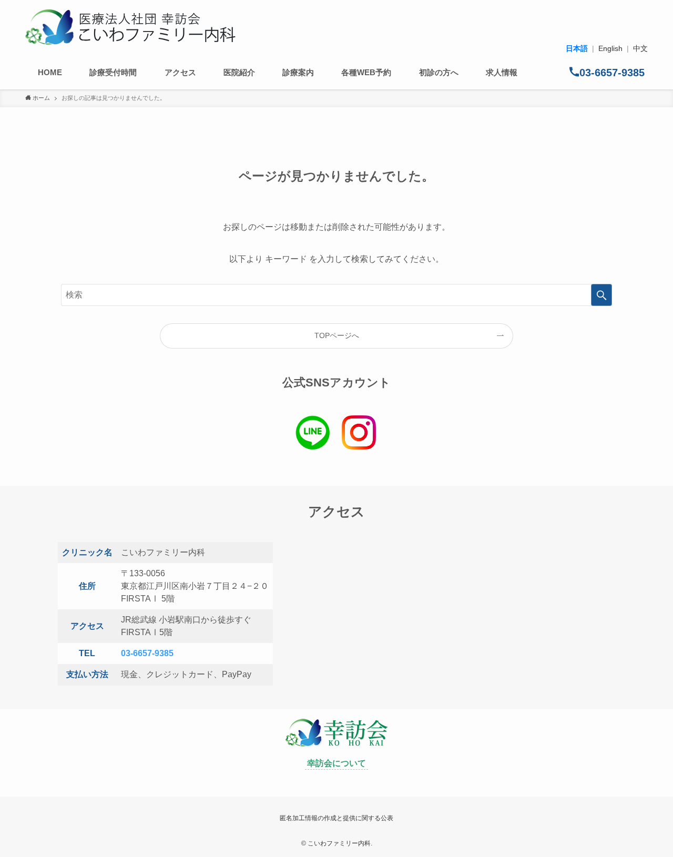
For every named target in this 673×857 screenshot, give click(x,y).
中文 (640, 48)
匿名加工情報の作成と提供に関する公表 (336, 818)
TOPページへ (336, 335)
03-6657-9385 (147, 653)
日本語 (577, 48)
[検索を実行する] (601, 295)
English (610, 48)
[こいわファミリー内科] (130, 27)
